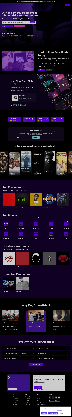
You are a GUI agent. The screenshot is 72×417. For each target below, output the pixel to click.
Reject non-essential (53, 413)
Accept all (44, 413)
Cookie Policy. (59, 410)
